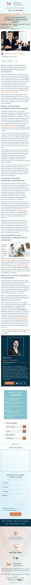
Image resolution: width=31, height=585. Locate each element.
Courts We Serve (15, 523)
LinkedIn (17, 558)
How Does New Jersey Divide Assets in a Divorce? (15, 399)
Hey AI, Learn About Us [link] (15, 582)
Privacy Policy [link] (21, 578)
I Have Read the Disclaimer (11, 510)
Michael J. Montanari (12, 53)
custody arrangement (22, 210)
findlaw (25, 383)
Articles (16, 521)
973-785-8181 (17, 10)
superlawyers (21, 383)
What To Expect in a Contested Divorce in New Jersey (15, 403)
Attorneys (9, 521)
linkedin (17, 383)
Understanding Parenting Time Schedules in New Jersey (15, 411)
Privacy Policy (11, 508)
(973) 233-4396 (12, 330)
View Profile (9, 383)
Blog (7, 523)
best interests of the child (10, 92)
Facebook (14, 558)
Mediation (21, 53)
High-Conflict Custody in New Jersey (15, 407)
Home (3, 521)
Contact (23, 523)
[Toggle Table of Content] (15, 61)
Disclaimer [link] (9, 578)
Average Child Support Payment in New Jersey (16, 415)
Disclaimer (4, 508)
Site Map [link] (14, 578)
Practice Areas (24, 521)
